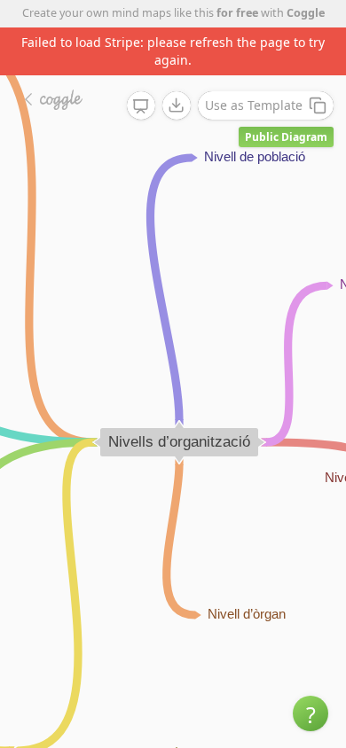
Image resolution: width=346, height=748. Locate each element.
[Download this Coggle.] (176, 105)
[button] (310, 713)
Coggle (306, 12)
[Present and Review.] (141, 106)
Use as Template (254, 105)
